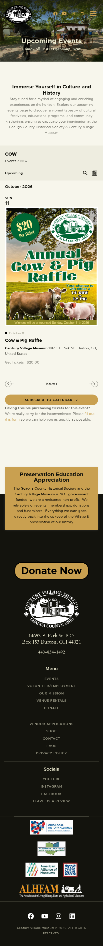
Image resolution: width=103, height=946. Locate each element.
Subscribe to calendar (48, 400)
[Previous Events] (10, 384)
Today (51, 384)
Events (10, 161)
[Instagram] (73, 13)
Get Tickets (15, 362)
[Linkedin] (82, 13)
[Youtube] (64, 13)
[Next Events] (89, 384)
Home (27, 49)
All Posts (43, 49)
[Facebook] (55, 13)
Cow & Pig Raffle (23, 340)
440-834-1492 (51, 652)
